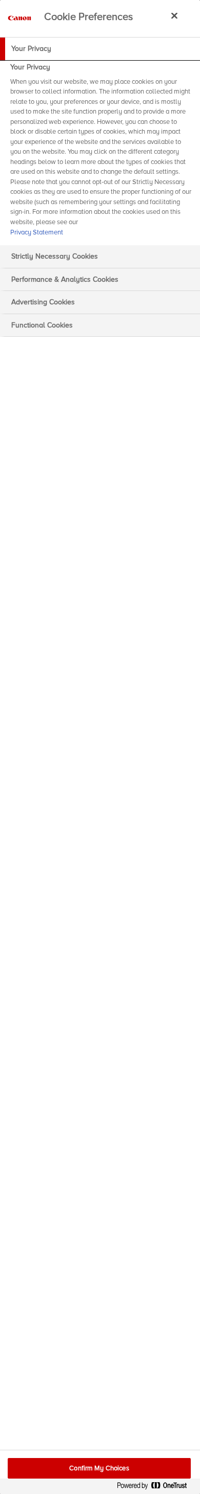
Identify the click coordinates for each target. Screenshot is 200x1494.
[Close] (174, 15)
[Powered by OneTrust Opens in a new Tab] (156, 1487)
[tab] (100, 49)
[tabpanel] (101, 153)
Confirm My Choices (99, 1468)
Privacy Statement (36, 232)
